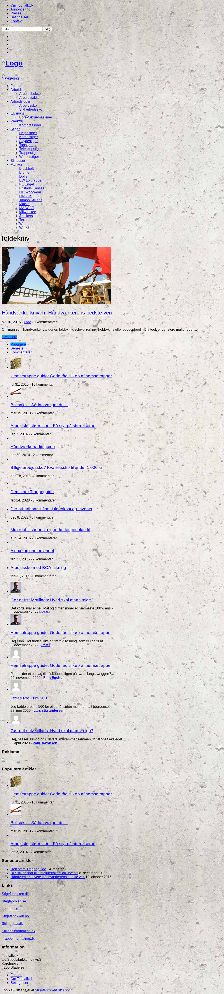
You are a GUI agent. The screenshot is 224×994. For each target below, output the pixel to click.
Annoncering (20, 9)
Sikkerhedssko (30, 109)
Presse (15, 13)
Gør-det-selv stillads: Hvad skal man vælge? (51, 600)
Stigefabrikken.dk (15, 894)
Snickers (26, 216)
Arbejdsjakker (30, 97)
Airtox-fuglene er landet (32, 550)
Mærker (16, 164)
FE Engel (26, 184)
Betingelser (19, 17)
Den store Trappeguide (32, 491)
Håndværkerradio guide (32, 446)
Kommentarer (21, 352)
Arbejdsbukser (30, 93)
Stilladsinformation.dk (18, 931)
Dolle (23, 176)
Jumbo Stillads (30, 200)
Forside (16, 86)
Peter (45, 612)
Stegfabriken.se (14, 901)
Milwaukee (27, 212)
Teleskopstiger (30, 149)
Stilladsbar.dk (12, 923)
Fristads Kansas (31, 188)
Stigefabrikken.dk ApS (52, 990)
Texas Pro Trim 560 (28, 698)
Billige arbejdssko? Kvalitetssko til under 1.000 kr (56, 467)
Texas (23, 220)
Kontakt (16, 21)
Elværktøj (17, 113)
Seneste (16, 348)
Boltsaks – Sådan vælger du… (39, 405)
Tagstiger (26, 145)
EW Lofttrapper (30, 180)
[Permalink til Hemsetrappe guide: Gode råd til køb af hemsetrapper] (15, 367)
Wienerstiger (29, 157)
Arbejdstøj (18, 90)
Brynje (24, 172)
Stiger (15, 129)
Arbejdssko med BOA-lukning (38, 567)
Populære (18, 344)
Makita (24, 204)
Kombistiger (28, 137)
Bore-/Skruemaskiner (35, 117)
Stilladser (17, 160)
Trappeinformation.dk (18, 938)
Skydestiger (28, 141)
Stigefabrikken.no (15, 916)
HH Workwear (30, 192)
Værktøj (16, 121)
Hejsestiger (28, 133)
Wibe (23, 224)
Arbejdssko (28, 105)
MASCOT (26, 208)
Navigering (10, 78)
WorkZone (27, 228)
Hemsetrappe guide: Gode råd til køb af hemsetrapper (61, 376)
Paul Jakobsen (45, 743)
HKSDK (25, 196)
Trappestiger (29, 153)
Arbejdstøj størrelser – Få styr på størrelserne (52, 425)
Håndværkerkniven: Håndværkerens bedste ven (57, 313)
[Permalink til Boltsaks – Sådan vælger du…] (15, 396)
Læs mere (9, 337)
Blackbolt (26, 168)
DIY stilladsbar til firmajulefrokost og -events (51, 509)
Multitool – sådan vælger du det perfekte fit (50, 529)
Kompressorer (30, 125)
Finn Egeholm (54, 678)
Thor (27, 322)
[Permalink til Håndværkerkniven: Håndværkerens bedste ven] (56, 303)
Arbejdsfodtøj (20, 101)
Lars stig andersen (49, 710)
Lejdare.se (10, 909)
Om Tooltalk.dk (21, 5)
